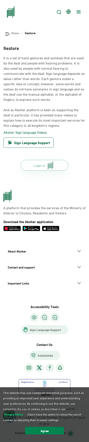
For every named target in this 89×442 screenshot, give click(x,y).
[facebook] (49, 367)
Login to (39, 165)
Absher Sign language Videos (25, 132)
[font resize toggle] (44, 317)
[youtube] (29, 367)
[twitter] (39, 367)
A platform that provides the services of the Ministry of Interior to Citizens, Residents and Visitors (44, 210)
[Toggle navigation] (78, 12)
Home (15, 33)
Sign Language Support (32, 142)
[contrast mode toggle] (34, 317)
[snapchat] (60, 367)
